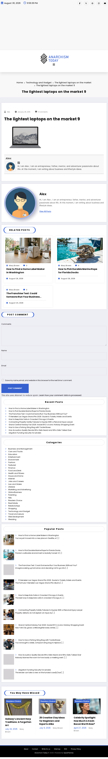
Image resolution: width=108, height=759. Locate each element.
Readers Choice (15, 500)
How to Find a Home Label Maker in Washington (25, 270)
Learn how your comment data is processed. (60, 395)
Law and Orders (15, 484)
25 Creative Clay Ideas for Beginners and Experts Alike (18, 720)
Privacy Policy (76, 751)
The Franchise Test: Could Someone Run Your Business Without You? (23, 295)
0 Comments (43, 112)
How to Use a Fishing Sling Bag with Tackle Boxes (30, 427)
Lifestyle (11, 487)
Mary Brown (14, 265)
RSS (65, 751)
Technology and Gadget (19, 511)
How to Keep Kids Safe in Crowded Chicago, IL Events (31, 419)
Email (3, 365)
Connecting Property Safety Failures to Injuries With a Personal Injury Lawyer (41, 422)
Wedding (12, 519)
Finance (11, 468)
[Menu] (54, 64)
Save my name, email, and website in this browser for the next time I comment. (38, 380)
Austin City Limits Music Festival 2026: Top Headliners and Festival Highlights (85, 722)
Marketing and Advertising (19, 489)
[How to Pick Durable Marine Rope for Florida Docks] (80, 250)
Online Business (15, 492)
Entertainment (14, 457)
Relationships (14, 506)
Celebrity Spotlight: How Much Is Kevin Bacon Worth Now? (51, 720)
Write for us (46, 751)
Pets (10, 498)
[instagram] (99, 3)
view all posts (45, 211)
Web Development (16, 516)
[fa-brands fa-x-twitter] (86, 3)
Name (4, 350)
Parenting (12, 495)
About (26, 751)
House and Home (15, 476)
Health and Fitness (16, 473)
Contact (35, 751)
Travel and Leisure (16, 514)
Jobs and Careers (16, 481)
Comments (6, 324)
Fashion (11, 462)
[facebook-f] (80, 3)
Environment (13, 459)
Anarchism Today (41, 754)
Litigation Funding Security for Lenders (25, 433)
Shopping (12, 508)
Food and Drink (14, 470)
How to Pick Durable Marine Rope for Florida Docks (77, 270)
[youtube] (105, 3)
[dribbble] (92, 3)
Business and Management (20, 449)
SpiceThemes (69, 754)
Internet (11, 478)
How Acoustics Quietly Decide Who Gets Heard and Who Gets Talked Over (40, 430)
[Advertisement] (54, 29)
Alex (8, 112)
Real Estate (13, 503)
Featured (12, 465)
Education (12, 454)
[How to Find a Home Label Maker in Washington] (28, 250)
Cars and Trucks (15, 451)
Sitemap (57, 751)
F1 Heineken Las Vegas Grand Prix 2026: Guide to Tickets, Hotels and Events (40, 416)
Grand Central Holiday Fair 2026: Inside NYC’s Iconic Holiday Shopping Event (41, 424)
